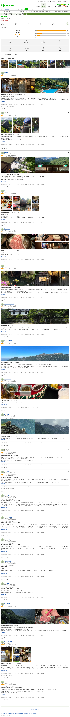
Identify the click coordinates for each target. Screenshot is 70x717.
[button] (4, 64)
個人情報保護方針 (10, 713)
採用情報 (26, 713)
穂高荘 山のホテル (5, 18)
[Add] (67, 17)
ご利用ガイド (40, 1)
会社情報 (3, 713)
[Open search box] (2, 54)
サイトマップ (46, 1)
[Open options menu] (68, 72)
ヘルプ (35, 1)
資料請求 (35, 713)
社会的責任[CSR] (19, 713)
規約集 (30, 713)
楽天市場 (59, 1)
